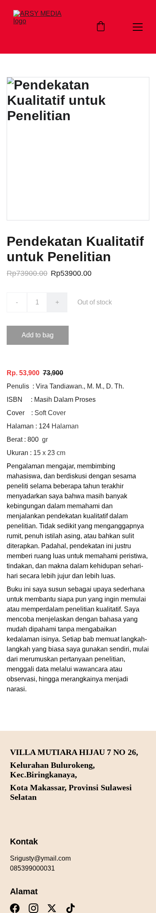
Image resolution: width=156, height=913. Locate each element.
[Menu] (138, 27)
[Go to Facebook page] (15, 908)
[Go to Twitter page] (52, 908)
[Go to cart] (100, 27)
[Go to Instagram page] (33, 908)
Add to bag (38, 335)
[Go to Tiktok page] (70, 908)
